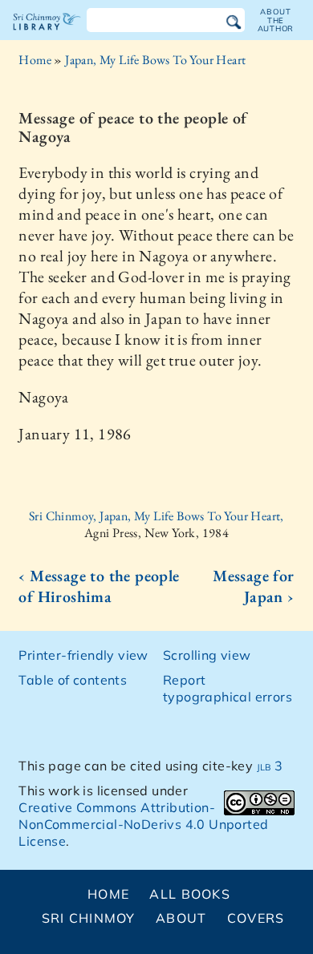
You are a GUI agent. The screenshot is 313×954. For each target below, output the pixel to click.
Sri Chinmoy (89, 918)
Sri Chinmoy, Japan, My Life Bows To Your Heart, (156, 515)
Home (34, 59)
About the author (276, 20)
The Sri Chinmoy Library (47, 35)
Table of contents (72, 680)
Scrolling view (207, 655)
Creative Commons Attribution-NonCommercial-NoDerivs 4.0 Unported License (143, 824)
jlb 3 (270, 766)
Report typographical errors (227, 688)
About (181, 918)
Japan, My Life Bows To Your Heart (155, 59)
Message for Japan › (253, 586)
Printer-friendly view (83, 655)
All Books (189, 894)
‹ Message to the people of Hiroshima (98, 586)
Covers (256, 918)
